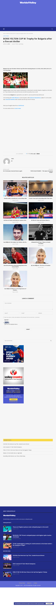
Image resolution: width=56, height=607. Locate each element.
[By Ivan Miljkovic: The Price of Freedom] (41, 255)
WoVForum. (21, 105)
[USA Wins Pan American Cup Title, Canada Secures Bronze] (7, 557)
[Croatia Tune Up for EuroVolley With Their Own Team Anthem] (41, 188)
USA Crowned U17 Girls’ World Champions (12, 447)
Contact (35, 583)
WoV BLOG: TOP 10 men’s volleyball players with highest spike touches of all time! (32, 536)
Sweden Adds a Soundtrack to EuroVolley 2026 (15, 198)
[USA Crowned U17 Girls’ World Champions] (7, 566)
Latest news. (18, 108)
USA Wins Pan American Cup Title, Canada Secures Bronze (16, 444)
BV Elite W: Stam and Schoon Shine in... (40, 220)
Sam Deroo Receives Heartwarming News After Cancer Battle (15, 266)
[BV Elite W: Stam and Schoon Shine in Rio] (41, 210)
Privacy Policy (22, 583)
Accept (49, 603)
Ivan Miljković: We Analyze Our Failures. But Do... (15, 242)
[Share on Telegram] (37, 153)
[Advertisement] (28, 15)
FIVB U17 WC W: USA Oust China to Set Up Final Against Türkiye (17, 450)
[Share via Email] (38, 153)
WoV (9, 44)
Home (4, 33)
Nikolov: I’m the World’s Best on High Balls (12, 453)
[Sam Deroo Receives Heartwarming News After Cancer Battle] (15, 255)
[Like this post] (27, 153)
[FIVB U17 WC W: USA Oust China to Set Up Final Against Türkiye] (7, 574)
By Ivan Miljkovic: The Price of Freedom (40, 265)
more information (41, 603)
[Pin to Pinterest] (31, 153)
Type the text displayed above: (11, 324)
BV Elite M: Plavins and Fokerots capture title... (15, 220)
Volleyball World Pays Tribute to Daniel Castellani (40, 243)
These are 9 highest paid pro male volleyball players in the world (30, 527)
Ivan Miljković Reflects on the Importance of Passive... (15, 289)
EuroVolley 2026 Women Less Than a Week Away (14, 456)
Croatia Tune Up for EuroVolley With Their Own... (41, 198)
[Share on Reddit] (34, 153)
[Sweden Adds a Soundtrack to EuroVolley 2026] (15, 188)
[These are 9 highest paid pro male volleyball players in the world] (7, 529)
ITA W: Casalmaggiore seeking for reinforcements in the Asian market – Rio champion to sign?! (33, 544)
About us (29, 583)
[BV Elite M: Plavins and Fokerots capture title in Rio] (15, 210)
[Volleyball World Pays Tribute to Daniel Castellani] (41, 232)
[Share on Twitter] (30, 153)
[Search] (52, 29)
